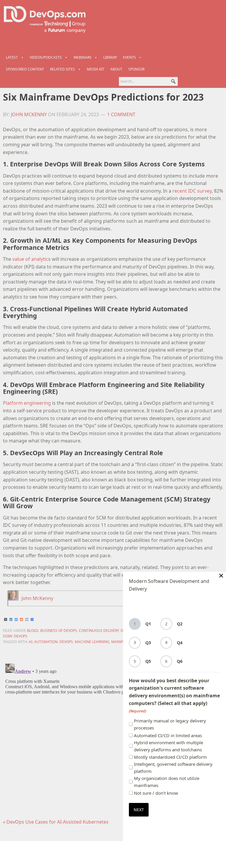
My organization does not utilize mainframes (166, 781)
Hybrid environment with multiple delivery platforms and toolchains (168, 746)
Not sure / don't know (156, 793)
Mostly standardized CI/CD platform (170, 757)
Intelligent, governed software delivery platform (173, 767)
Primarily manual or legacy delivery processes (170, 724)
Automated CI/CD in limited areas (168, 735)
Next (139, 809)
